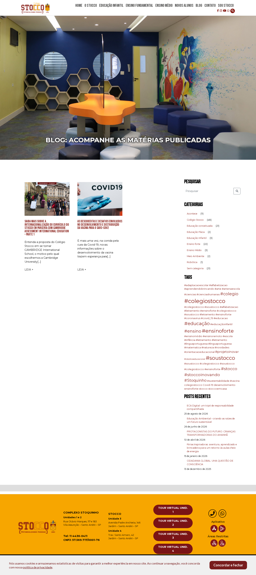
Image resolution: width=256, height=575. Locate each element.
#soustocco (220, 358)
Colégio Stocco (195, 219)
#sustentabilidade (218, 380)
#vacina (235, 380)
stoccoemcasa (217, 388)
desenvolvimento (224, 384)
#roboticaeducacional (194, 359)
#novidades (222, 347)
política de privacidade (37, 567)
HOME (78, 5)
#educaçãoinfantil (221, 324)
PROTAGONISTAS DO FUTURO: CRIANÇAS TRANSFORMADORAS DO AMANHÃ (211, 433)
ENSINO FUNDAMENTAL (139, 5)
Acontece (192, 213)
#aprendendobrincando (199, 288)
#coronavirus (192, 318)
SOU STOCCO (226, 5)
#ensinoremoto (212, 336)
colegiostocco (193, 384)
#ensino (192, 331)
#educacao (221, 318)
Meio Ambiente (195, 256)
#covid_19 (207, 318)
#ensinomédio (193, 336)
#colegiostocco (204, 301)
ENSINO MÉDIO (164, 5)
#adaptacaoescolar (196, 285)
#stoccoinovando (202, 374)
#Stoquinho (195, 380)
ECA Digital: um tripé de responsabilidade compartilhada (210, 407)
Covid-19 (208, 384)
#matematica (192, 347)
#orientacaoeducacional (199, 351)
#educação (197, 323)
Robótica (192, 262)
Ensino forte (193, 244)
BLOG (199, 5)
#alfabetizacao (218, 285)
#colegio (229, 293)
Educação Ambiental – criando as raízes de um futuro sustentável (211, 420)
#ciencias (190, 294)
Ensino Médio (194, 250)
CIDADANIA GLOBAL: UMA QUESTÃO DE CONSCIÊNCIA (210, 462)
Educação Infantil (197, 238)
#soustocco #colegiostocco (201, 363)
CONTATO (210, 5)
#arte (218, 288)
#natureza (207, 347)
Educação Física (196, 232)
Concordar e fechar (228, 565)
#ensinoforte (218, 331)
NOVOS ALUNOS (184, 5)
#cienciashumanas (208, 294)
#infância (189, 339)
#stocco (229, 368)
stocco (203, 388)
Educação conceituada (200, 225)
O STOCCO (91, 5)
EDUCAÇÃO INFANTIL (111, 5)
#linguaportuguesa (220, 343)
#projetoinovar (227, 352)
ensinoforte (191, 388)
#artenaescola (231, 288)
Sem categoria (195, 268)
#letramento (203, 339)
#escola (228, 336)
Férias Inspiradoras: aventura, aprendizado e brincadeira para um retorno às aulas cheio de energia (212, 448)
